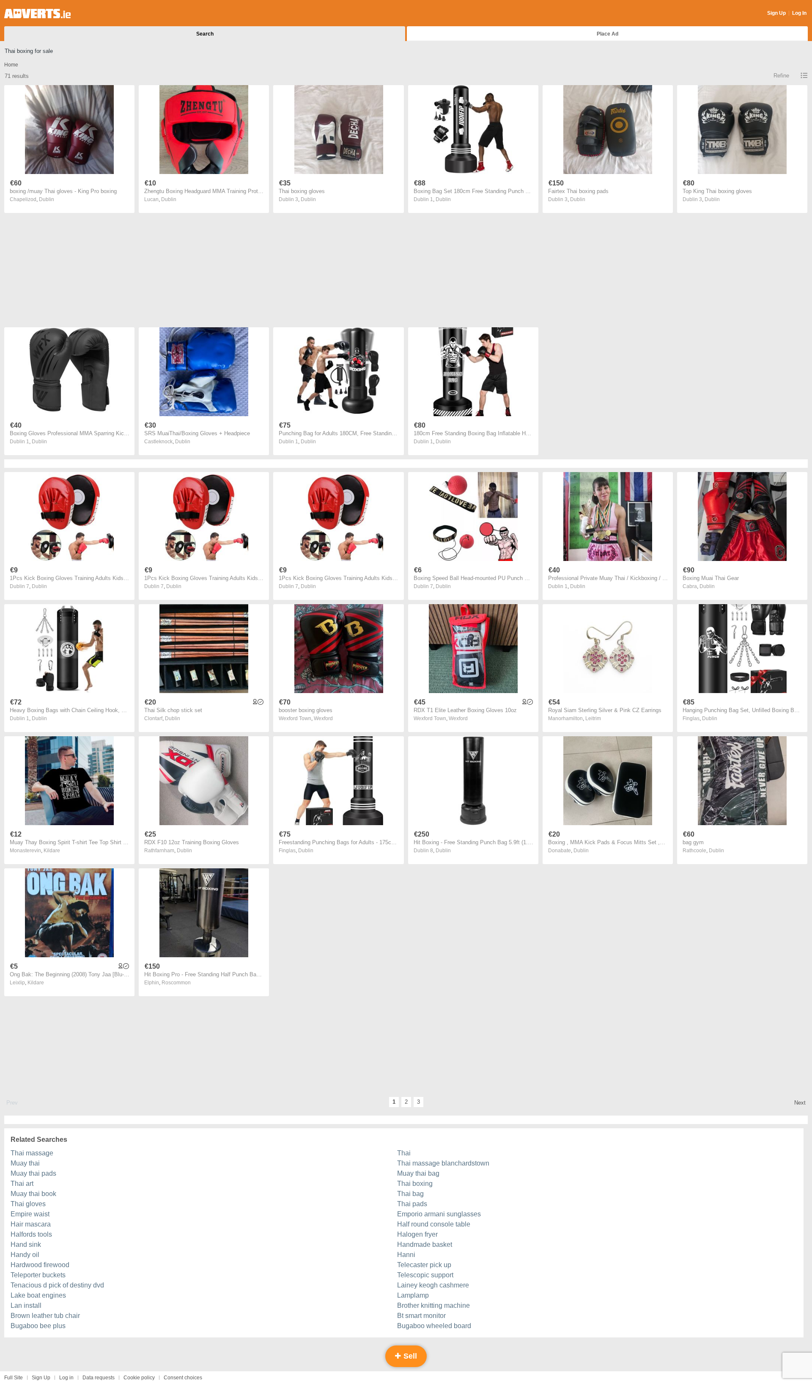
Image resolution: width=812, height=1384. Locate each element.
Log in (66, 1378)
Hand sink (26, 1244)
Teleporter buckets (38, 1275)
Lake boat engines (38, 1295)
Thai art (22, 1183)
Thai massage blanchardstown (443, 1163)
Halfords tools (31, 1234)
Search (205, 34)
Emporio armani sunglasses (439, 1214)
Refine (781, 75)
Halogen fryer (417, 1234)
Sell (409, 1356)
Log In (799, 13)
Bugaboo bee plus (38, 1325)
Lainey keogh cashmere (433, 1285)
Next (800, 1102)
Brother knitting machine (433, 1305)
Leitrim (593, 718)
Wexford (323, 718)
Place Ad (607, 34)
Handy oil (25, 1254)
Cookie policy (139, 1378)
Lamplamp (413, 1295)
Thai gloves (28, 1203)
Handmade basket (424, 1244)
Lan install (26, 1305)
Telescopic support (425, 1275)
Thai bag (410, 1193)
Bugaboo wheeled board (434, 1325)
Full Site (13, 1378)
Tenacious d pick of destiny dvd (57, 1285)
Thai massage (32, 1153)
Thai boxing (415, 1183)
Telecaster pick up (424, 1264)
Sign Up (776, 13)
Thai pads (412, 1203)
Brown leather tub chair (45, 1315)
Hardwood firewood (40, 1264)
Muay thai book (33, 1193)
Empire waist (30, 1214)
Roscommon (176, 983)
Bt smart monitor (421, 1315)
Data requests (98, 1378)
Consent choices (183, 1378)
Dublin (46, 199)
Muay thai (25, 1163)
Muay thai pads (33, 1173)
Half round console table (433, 1224)
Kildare (52, 851)
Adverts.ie (37, 13)
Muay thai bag (418, 1173)
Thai (404, 1153)
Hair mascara (31, 1224)
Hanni (406, 1254)
